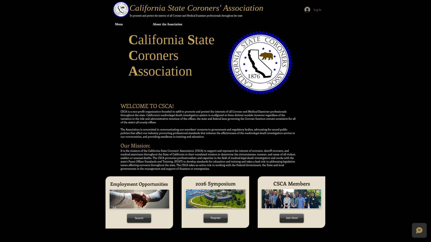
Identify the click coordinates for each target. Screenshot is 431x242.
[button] (169, 24)
